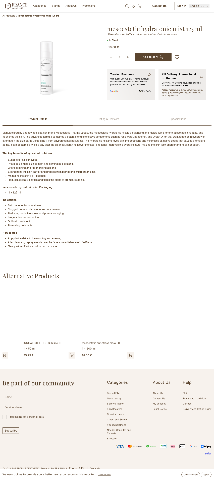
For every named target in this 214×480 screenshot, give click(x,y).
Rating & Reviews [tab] (108, 119)
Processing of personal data (26, 416)
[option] (107, 322)
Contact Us (159, 6)
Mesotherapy (114, 398)
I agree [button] (206, 474)
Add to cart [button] (150, 57)
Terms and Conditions (194, 398)
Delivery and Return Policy (197, 408)
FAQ (185, 393)
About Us (158, 393)
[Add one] (128, 57)
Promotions (88, 6)
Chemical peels (115, 414)
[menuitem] (77, 468)
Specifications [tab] (178, 119)
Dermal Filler (113, 393)
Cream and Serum (117, 419)
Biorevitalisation (115, 403)
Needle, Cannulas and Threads (119, 432)
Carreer (187, 403)
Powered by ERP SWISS (54, 468)
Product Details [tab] (37, 119)
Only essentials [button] (191, 474)
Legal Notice (160, 408)
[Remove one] (111, 57)
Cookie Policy (104, 474)
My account (159, 403)
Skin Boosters (114, 408)
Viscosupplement (116, 424)
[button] (177, 57)
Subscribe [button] (11, 430)
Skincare (112, 438)
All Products (9, 16)
